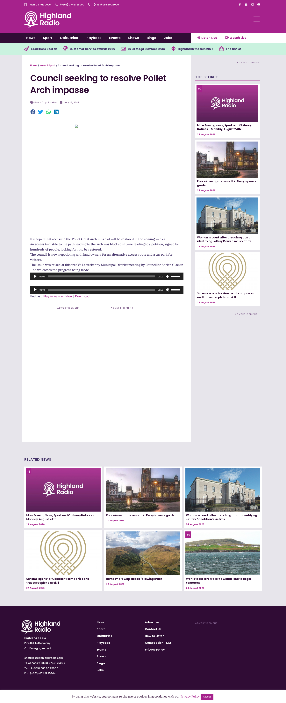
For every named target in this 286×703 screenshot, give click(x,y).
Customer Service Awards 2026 (92, 49)
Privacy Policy (155, 650)
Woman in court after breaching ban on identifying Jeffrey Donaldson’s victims (224, 239)
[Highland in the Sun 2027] (173, 49)
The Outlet (233, 49)
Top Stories (49, 102)
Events (115, 38)
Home (33, 65)
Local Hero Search (44, 49)
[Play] (35, 276)
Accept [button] (207, 696)
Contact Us (153, 629)
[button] (33, 112)
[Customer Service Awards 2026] (65, 49)
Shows (133, 38)
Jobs (168, 38)
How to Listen (154, 636)
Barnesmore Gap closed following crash (134, 579)
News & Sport (47, 65)
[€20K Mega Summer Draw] (123, 49)
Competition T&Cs (158, 643)
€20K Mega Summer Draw (146, 49)
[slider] (176, 276)
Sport (47, 38)
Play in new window (58, 296)
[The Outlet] (221, 49)
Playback (94, 38)
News (30, 38)
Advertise (152, 622)
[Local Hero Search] (26, 49)
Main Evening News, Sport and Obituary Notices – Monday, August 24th (224, 127)
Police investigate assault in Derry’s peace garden (226, 183)
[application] (106, 276)
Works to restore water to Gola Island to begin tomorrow (218, 581)
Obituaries (69, 38)
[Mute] (167, 276)
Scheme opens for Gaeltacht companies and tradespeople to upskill (225, 295)
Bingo (151, 38)
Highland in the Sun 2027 (195, 49)
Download (82, 296)
